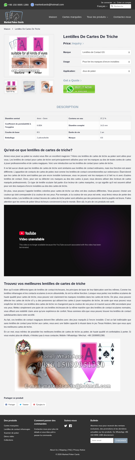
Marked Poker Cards (70, 454)
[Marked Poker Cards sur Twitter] (65, 426)
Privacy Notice (79, 450)
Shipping (62, 450)
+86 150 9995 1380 (18, 4)
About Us (54, 450)
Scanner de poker (11, 433)
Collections (8, 440)
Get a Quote (71, 80)
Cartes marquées (72, 17)
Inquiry (77, 43)
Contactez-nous (122, 17)
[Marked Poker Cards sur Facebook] (70, 426)
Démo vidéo (9, 436)
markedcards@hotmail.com (49, 4)
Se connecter (106, 2)
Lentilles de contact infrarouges (17, 429)
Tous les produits (97, 17)
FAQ (70, 450)
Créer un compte (124, 2)
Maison (53, 17)
